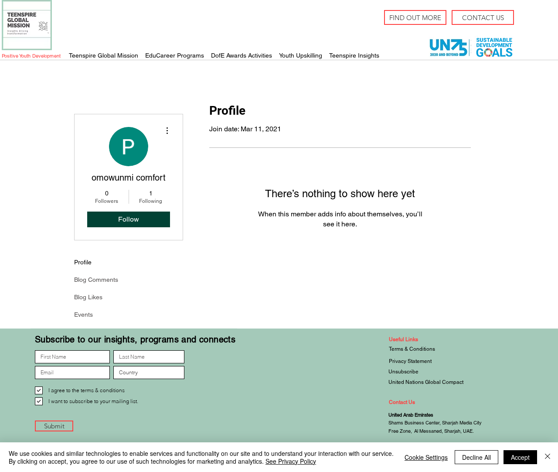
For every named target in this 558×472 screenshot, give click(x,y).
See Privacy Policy (290, 461)
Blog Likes (88, 297)
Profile (83, 262)
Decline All (476, 457)
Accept (520, 457)
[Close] (547, 457)
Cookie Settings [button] (426, 457)
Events (83, 314)
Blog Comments (96, 279)
